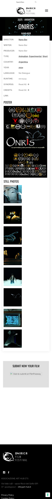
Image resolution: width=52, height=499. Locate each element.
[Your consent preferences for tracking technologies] (47, 494)
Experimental (35, 56)
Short (45, 56)
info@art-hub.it (24, 487)
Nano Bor (26, 33)
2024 (21, 67)
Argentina (23, 62)
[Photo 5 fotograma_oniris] (13, 256)
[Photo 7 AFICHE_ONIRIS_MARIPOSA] (13, 297)
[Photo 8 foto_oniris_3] (13, 318)
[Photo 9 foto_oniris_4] (13, 338)
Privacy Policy (7, 495)
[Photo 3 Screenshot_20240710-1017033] (13, 215)
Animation (23, 56)
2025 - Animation (26, 19)
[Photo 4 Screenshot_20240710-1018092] (13, 235)
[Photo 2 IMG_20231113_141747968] (13, 194)
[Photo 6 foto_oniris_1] (13, 277)
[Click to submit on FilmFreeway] (26, 375)
